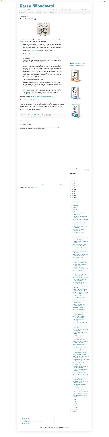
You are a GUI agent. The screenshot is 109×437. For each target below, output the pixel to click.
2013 (73, 195)
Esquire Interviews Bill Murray (80, 354)
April (74, 401)
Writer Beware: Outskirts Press (80, 236)
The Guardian (26, 92)
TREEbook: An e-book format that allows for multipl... (80, 382)
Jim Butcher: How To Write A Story (81, 277)
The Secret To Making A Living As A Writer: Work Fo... (80, 375)
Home (20, 9)
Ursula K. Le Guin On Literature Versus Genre (80, 252)
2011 (73, 409)
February (75, 405)
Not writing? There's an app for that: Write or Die (41, 96)
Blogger (67, 427)
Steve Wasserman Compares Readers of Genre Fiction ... (80, 351)
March (74, 403)
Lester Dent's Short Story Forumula (55, 9)
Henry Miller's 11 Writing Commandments (78, 233)
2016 (73, 189)
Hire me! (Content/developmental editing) (31, 421)
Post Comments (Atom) (32, 187)
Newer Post (23, 184)
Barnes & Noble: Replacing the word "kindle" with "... (80, 388)
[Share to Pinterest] (50, 115)
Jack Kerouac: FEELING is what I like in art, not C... (80, 238)
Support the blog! (26, 418)
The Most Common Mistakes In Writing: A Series (80, 265)
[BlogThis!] (46, 115)
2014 (73, 193)
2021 (73, 181)
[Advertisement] (43, 172)
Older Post (62, 184)
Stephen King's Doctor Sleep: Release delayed (79, 378)
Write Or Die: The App (78, 307)
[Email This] (45, 115)
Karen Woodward (29, 114)
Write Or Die (23, 41)
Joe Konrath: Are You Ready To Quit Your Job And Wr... (80, 370)
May (74, 399)
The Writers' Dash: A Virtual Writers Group (79, 213)
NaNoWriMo (83, 9)
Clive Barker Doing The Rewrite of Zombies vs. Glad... (81, 357)
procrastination (40, 116)
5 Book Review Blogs (78, 335)
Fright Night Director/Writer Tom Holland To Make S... (80, 313)
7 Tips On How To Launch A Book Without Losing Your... (80, 348)
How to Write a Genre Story (71, 9)
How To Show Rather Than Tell (80, 393)
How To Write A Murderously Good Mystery (34, 9)
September (75, 205)
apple (28, 116)
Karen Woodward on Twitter (77, 65)
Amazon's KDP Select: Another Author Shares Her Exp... (80, 290)
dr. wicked (31, 116)
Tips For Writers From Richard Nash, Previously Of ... (80, 280)
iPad (35, 116)
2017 (73, 187)
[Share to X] (48, 115)
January (75, 407)
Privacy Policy (31, 12)
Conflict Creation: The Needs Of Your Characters (80, 301)
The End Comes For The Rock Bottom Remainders (80, 283)
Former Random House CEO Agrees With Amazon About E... (80, 223)
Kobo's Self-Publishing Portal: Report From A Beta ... (79, 298)
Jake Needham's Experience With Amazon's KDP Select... (80, 255)
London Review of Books (33, 50)
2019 (73, 185)
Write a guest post (26, 420)
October (75, 203)
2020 (73, 183)
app (25, 116)
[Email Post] (42, 114)
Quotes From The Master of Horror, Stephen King (79, 385)
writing (50, 116)
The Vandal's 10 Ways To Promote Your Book (78, 258)
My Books (39, 12)
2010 (73, 411)
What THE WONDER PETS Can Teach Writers (80, 330)
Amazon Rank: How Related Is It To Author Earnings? (80, 342)
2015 (73, 191)
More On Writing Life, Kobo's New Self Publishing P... (81, 360)
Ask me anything (26, 423)
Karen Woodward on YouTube (78, 63)
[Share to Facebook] (49, 115)
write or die (46, 116)
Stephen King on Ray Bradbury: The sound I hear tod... (80, 338)
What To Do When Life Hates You (80, 391)
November (75, 201)
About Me (46, 12)
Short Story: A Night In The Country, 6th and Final (79, 310)
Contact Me (53, 12)
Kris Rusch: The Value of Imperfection (78, 230)
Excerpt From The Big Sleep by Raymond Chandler (80, 274)
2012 (73, 197)
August (75, 207)
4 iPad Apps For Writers (78, 295)
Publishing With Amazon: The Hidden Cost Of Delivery (79, 317)
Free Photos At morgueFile (79, 372)
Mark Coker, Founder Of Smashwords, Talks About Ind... (80, 268)
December (75, 199)
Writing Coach (22, 12)
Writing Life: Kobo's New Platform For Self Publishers (80, 367)
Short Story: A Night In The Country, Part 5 (79, 363)
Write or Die (26, 60)
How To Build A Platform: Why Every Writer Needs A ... (79, 245)
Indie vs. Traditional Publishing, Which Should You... (80, 305)
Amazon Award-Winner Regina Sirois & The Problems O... (80, 261)
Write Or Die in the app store (35, 99)
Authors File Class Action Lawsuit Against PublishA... (80, 293)
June (74, 211)
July (74, 209)
